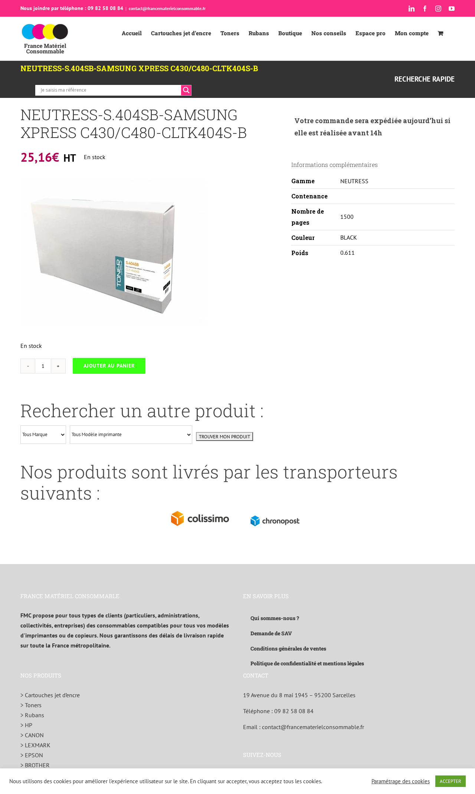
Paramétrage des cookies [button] (400, 781)
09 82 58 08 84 (294, 711)
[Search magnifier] (186, 90)
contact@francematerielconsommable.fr (167, 8)
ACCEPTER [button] (450, 781)
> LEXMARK (35, 745)
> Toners (31, 705)
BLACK (348, 237)
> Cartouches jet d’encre (50, 695)
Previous (26, 253)
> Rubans (32, 715)
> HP (26, 725)
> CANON (32, 735)
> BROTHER (35, 765)
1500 (347, 216)
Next (201, 253)
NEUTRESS (354, 181)
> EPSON (31, 755)
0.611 (347, 252)
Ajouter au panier (109, 365)
